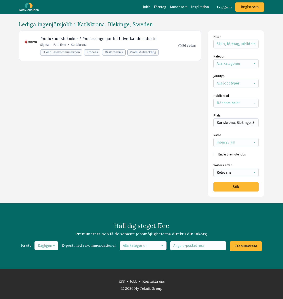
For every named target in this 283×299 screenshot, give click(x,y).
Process (92, 52)
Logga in (224, 7)
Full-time (59, 45)
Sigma (44, 45)
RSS (122, 281)
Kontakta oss (153, 281)
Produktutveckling (143, 52)
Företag (160, 7)
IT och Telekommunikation (61, 52)
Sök (236, 187)
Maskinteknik (114, 52)
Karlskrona (78, 45)
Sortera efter (222, 165)
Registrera (250, 7)
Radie (217, 135)
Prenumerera (245, 246)
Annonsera (178, 7)
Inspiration (200, 7)
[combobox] (236, 63)
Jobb (146, 7)
